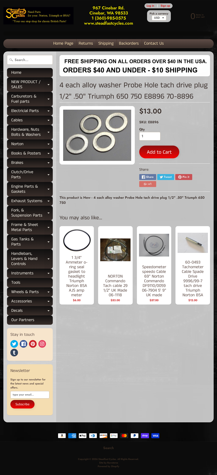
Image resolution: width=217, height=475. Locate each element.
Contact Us (154, 43)
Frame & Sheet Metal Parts (32, 228)
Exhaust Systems (32, 202)
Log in (150, 5)
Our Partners (22, 320)
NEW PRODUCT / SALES (32, 85)
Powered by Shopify (108, 466)
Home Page (63, 43)
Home (16, 72)
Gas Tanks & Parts (32, 242)
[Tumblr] (14, 352)
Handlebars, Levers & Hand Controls (32, 259)
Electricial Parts (32, 112)
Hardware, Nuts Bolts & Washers (32, 132)
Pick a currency (159, 13)
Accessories (32, 302)
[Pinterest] (33, 344)
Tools (15, 282)
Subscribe (22, 404)
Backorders (129, 43)
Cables (32, 121)
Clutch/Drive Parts (32, 175)
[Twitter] (14, 344)
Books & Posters (32, 154)
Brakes (32, 163)
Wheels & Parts (32, 293)
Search (108, 447)
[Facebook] (23, 344)
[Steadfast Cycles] (38, 16)
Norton (32, 145)
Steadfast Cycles (107, 459)
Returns (86, 43)
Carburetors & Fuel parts (32, 99)
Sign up (165, 5)
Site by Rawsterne (108, 462)
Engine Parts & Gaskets (32, 189)
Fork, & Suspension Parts (32, 213)
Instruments (32, 274)
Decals (32, 311)
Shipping (106, 43)
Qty (142, 129)
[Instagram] (42, 344)
